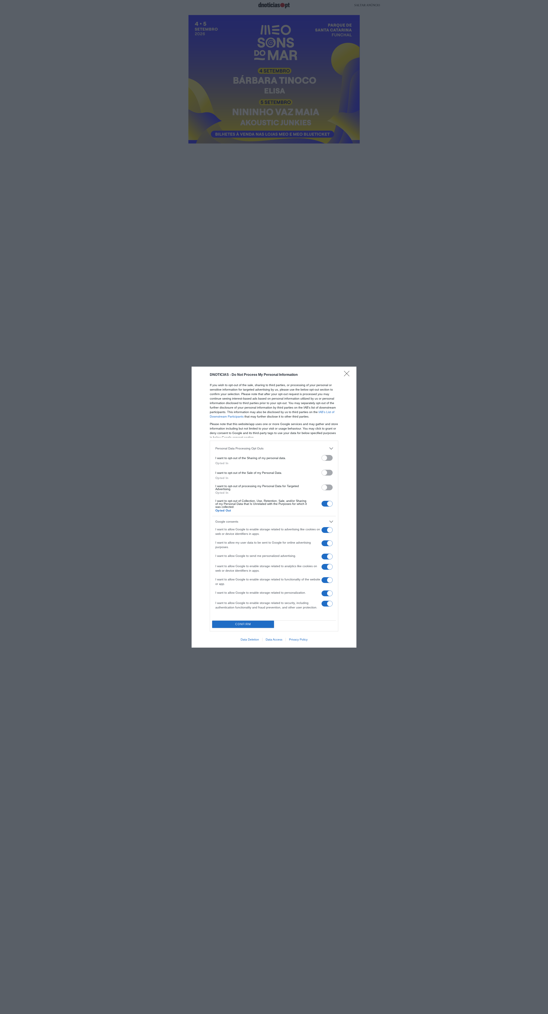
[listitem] (274, 448)
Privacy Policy (298, 639)
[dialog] (274, 507)
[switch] (327, 458)
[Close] (348, 375)
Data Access (274, 639)
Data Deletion (250, 639)
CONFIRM (243, 624)
